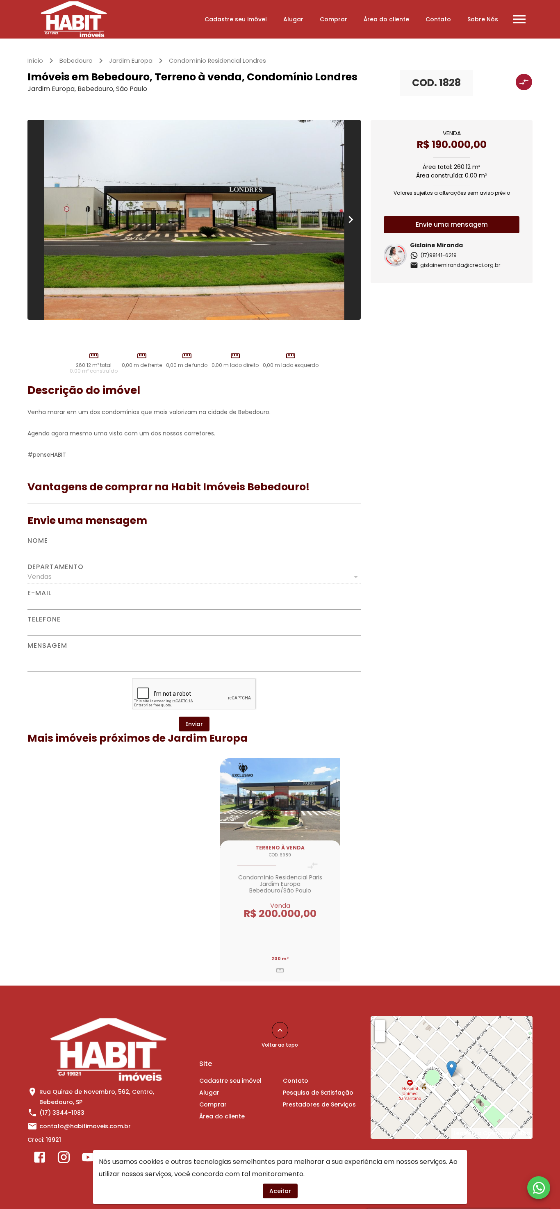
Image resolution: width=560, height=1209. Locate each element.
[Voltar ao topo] (280, 1030)
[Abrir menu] (519, 19)
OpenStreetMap (506, 1133)
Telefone (43, 619)
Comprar (333, 19)
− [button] (380, 1036)
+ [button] (380, 1025)
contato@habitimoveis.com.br (85, 1126)
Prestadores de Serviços (319, 1104)
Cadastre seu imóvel (236, 19)
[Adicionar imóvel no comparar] (524, 82)
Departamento (55, 567)
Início (35, 61)
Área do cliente (386, 19)
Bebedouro (76, 61)
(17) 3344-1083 (61, 1113)
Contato (438, 19)
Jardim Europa (131, 61)
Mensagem (47, 645)
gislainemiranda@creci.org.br (460, 265)
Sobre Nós (482, 19)
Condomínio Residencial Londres (217, 61)
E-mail (39, 593)
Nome (37, 540)
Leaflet (463, 1133)
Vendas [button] (39, 576)
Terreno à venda (280, 847)
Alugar (293, 19)
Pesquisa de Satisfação (318, 1092)
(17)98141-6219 (438, 255)
